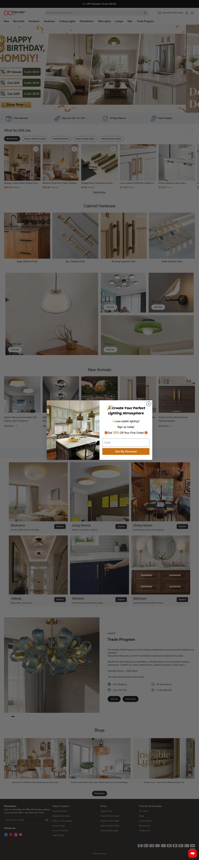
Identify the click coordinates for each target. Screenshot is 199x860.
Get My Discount (126, 451)
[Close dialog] (148, 403)
